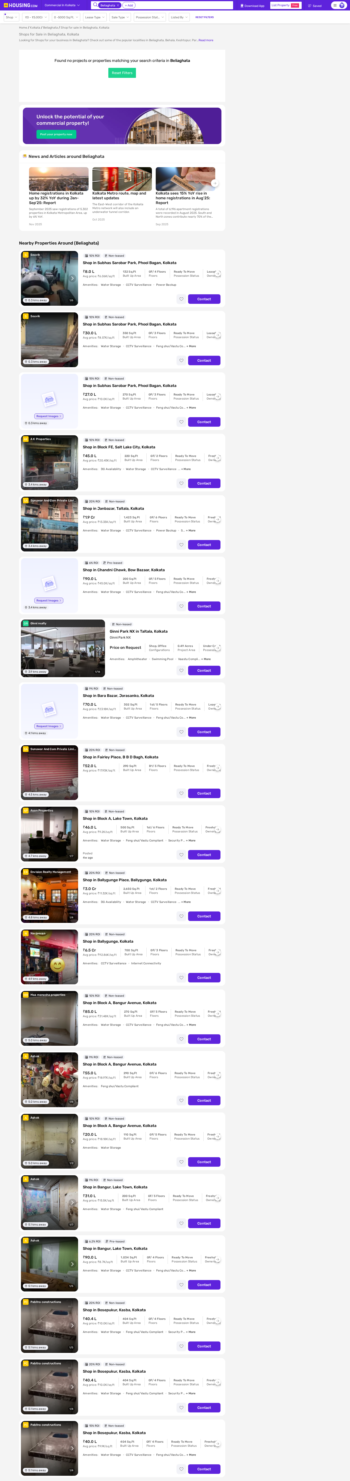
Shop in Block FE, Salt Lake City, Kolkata (119, 447)
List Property (285, 5)
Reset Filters (122, 73)
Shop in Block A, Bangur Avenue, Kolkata (119, 1003)
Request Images (47, 416)
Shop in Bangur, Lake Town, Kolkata (115, 1187)
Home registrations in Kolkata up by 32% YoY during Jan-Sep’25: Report (56, 198)
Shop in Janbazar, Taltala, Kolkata (113, 508)
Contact (204, 299)
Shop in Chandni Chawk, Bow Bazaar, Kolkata (124, 570)
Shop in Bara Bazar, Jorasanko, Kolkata (118, 695)
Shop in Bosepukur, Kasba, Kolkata (114, 1310)
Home (23, 27)
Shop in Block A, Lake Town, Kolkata (115, 818)
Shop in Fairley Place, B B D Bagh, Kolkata (120, 757)
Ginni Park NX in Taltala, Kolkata (139, 631)
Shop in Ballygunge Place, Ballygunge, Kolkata (125, 880)
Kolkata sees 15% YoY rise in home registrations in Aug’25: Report (183, 198)
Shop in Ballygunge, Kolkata (108, 941)
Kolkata (35, 27)
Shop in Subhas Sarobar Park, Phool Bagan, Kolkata (129, 262)
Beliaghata (50, 27)
